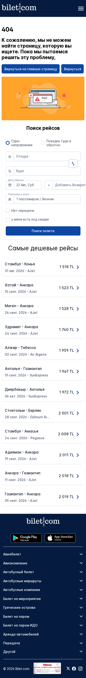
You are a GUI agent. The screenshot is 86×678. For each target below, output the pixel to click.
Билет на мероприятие (22, 599)
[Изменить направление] (73, 163)
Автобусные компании (21, 590)
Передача (11, 643)
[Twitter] (68, 669)
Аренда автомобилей (21, 634)
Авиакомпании (15, 563)
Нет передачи (22, 210)
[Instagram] (80, 668)
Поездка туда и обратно (58, 143)
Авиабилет (12, 554)
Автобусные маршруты (22, 581)
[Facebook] (74, 668)
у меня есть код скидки (30, 219)
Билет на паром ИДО (20, 625)
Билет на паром (16, 616)
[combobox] (47, 156)
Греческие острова (19, 607)
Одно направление (22, 143)
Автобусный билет (18, 572)
